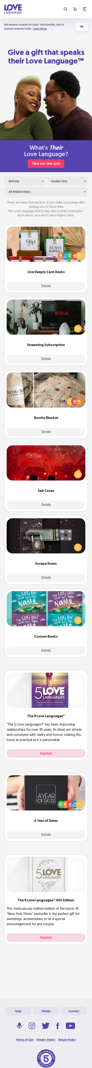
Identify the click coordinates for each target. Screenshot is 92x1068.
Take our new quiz (46, 163)
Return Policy (67, 1040)
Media (46, 1011)
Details (46, 286)
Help (18, 1011)
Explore (46, 753)
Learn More (40, 28)
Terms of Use (24, 1040)
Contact (73, 1011)
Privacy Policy (46, 1040)
